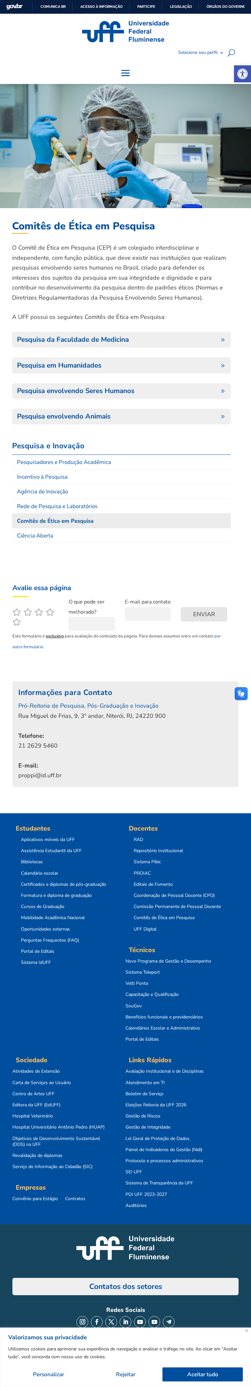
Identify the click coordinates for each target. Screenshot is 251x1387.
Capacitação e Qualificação (152, 995)
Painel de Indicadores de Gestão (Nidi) (164, 1150)
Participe (146, 6)
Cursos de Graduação (42, 907)
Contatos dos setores (125, 1286)
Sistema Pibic (147, 862)
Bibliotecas (32, 862)
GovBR (14, 7)
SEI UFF (134, 1172)
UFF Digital (145, 929)
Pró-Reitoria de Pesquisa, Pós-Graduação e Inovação (88, 706)
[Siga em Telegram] (169, 1322)
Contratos (75, 1199)
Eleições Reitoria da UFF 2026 (156, 1105)
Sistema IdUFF (36, 963)
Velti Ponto (137, 983)
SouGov (134, 1006)
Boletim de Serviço (144, 1094)
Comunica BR (53, 6)
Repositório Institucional (158, 851)
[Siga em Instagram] (82, 1322)
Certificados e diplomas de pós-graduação (63, 884)
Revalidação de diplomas (37, 1156)
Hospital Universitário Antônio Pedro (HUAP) (58, 1127)
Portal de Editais (37, 951)
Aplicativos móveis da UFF (48, 840)
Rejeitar (125, 1374)
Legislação (181, 6)
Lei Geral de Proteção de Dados (158, 1139)
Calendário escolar (39, 873)
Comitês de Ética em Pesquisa (164, 918)
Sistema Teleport (143, 972)
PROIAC (142, 873)
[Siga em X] (111, 1322)
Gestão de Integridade (148, 1127)
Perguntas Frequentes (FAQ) (50, 940)
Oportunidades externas (45, 929)
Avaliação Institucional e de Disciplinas (165, 1071)
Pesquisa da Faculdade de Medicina (73, 339)
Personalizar (48, 1374)
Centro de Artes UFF (33, 1094)
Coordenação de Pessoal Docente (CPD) (174, 896)
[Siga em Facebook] (97, 1322)
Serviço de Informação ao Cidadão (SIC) (52, 1167)
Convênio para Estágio (35, 1199)
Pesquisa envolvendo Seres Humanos (75, 390)
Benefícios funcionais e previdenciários (164, 1017)
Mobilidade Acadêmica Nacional (53, 918)
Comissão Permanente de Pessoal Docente (177, 907)
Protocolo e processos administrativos (164, 1161)
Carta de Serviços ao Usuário (41, 1083)
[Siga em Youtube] (140, 1322)
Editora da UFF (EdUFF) (36, 1105)
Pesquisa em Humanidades (59, 365)
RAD (138, 840)
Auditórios (136, 1206)
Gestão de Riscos (143, 1116)
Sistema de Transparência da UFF (159, 1183)
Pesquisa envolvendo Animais (63, 416)
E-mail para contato (148, 601)
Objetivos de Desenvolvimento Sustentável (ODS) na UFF (56, 1142)
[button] (242, 73)
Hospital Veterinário (32, 1116)
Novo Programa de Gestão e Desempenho (168, 961)
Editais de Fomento (153, 884)
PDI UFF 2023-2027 (146, 1194)
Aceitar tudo (202, 1374)
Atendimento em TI (145, 1083)
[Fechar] (246, 1330)
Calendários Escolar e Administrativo (163, 1028)
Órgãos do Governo (226, 6)
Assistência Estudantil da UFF (51, 851)
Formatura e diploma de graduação (56, 896)
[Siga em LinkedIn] (125, 1322)
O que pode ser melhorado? (87, 607)
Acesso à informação (101, 6)
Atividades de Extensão (36, 1071)
